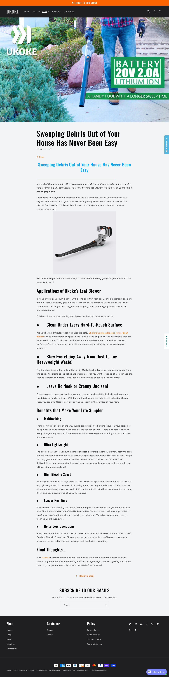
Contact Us (12, 649)
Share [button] (41, 157)
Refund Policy (93, 635)
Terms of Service (94, 644)
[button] (36, 11)
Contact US (167, 143)
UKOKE (16, 670)
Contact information (99, 670)
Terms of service (69, 670)
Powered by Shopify (26, 670)
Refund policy (41, 670)
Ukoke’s (46, 557)
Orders (50, 630)
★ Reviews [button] (166, 341)
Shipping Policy (94, 639)
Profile (50, 635)
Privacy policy (54, 670)
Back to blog (86, 575)
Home (9, 630)
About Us (11, 644)
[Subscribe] (105, 605)
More (9, 639)
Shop (9, 635)
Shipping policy (83, 670)
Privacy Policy (93, 630)
